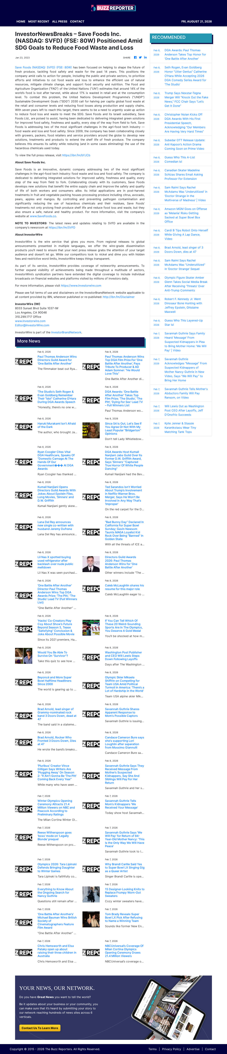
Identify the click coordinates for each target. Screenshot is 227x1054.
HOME (20, 21)
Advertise (193, 1049)
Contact (210, 1049)
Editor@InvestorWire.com (32, 325)
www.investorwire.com (30, 321)
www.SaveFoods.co (43, 216)
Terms (152, 1049)
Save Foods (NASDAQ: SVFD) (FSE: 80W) (43, 67)
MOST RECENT (38, 21)
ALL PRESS (59, 21)
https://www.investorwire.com (81, 285)
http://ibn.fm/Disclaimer (119, 297)
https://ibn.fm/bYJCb (76, 155)
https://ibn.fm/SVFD (62, 227)
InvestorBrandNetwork (66, 332)
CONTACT (77, 21)
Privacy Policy (171, 1049)
